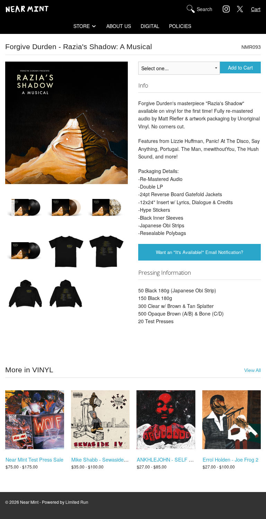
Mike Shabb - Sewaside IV (100, 459)
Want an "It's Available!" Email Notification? (199, 252)
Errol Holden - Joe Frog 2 (230, 459)
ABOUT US (118, 25)
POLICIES (180, 25)
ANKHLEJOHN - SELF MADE (170, 459)
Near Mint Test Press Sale (34, 459)
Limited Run (76, 502)
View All (252, 370)
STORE (81, 25)
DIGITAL (150, 25)
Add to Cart (240, 67)
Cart (255, 9)
